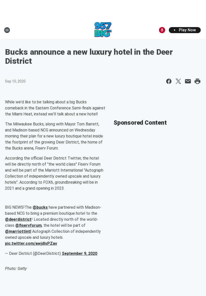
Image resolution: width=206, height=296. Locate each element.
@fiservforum (28, 225)
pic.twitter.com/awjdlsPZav (31, 243)
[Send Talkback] (162, 30)
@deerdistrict (18, 219)
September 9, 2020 (79, 253)
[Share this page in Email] (187, 81)
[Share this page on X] (178, 81)
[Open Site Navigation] (7, 30)
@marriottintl (18, 231)
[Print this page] (197, 81)
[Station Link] (103, 30)
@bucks (40, 207)
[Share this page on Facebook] (168, 81)
